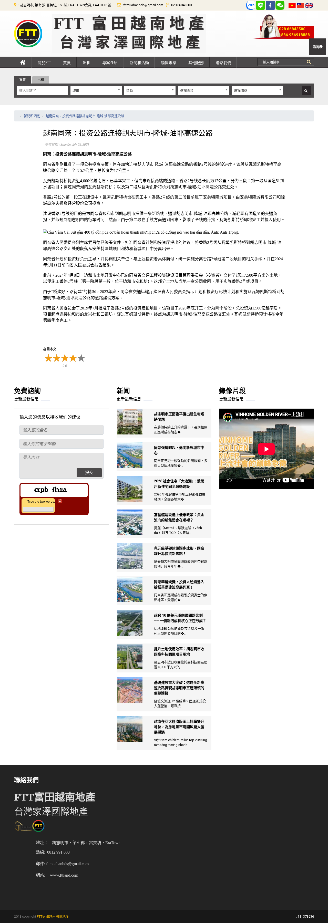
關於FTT (44, 62)
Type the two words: (41, 501)
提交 (89, 472)
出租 (86, 62)
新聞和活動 (139, 62)
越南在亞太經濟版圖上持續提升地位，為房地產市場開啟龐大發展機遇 (179, 726)
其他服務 (196, 62)
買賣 (67, 62)
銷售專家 (168, 62)
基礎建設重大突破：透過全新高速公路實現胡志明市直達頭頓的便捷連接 (179, 687)
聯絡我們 (223, 62)
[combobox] (96, 90)
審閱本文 (49, 349)
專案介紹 (110, 62)
